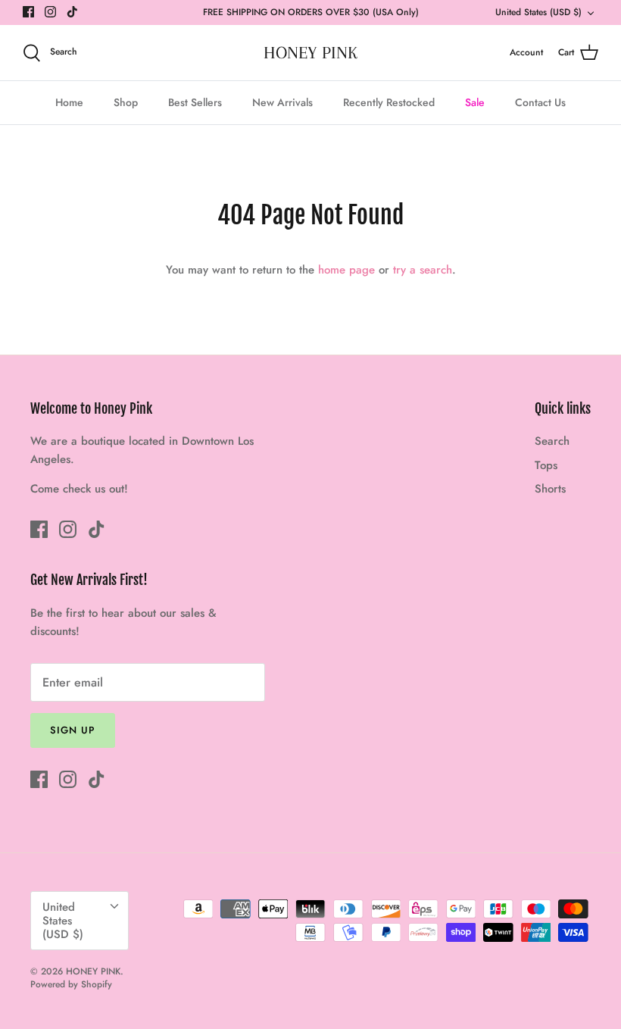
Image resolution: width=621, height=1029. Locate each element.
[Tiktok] (72, 11)
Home (69, 102)
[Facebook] (28, 11)
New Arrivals (282, 102)
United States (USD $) (538, 12)
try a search (422, 269)
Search (552, 441)
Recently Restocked (389, 102)
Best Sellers (195, 102)
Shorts (550, 488)
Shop (126, 102)
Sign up (72, 730)
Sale (475, 102)
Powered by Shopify (71, 984)
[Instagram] (50, 11)
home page (346, 269)
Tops (546, 465)
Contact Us (540, 102)
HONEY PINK (93, 971)
